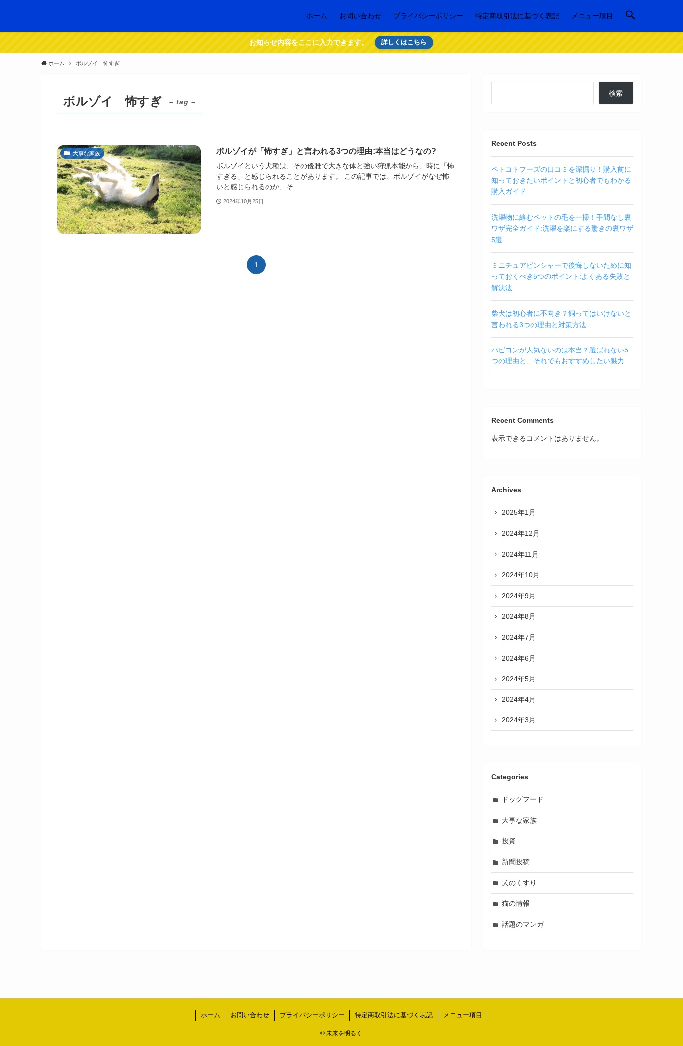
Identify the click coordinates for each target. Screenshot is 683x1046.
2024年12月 (521, 533)
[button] (631, 16)
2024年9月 (519, 596)
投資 (509, 841)
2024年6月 (519, 658)
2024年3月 (519, 720)
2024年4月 (519, 699)
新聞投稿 (516, 862)
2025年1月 (519, 512)
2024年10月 (521, 575)
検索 (616, 93)
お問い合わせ (250, 1015)
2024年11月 (520, 554)
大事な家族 (519, 820)
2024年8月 (519, 616)
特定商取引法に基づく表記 (394, 1015)
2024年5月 (519, 679)
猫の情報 (516, 903)
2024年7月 (519, 637)
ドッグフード (523, 799)
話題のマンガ (523, 924)
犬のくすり (519, 883)
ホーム (210, 1015)
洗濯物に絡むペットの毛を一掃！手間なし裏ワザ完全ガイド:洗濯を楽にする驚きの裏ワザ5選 (563, 228)
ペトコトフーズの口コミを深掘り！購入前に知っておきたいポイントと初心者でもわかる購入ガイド (562, 180)
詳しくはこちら (404, 42)
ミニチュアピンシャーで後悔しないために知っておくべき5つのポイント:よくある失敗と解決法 (562, 276)
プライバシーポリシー (312, 1015)
